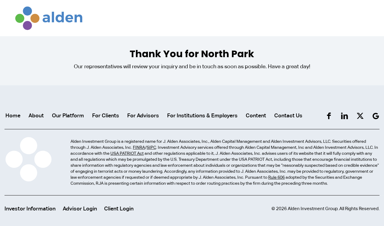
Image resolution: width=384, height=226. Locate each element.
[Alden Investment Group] (48, 18)
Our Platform (68, 115)
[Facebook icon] (329, 116)
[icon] (376, 116)
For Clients (105, 115)
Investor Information (30, 208)
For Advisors (143, 115)
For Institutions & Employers (202, 115)
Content (256, 115)
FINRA (139, 147)
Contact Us (288, 115)
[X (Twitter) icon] (360, 116)
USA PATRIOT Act (127, 153)
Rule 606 (276, 177)
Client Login (119, 208)
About (36, 115)
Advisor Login (80, 208)
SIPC (151, 147)
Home (12, 115)
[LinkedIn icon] (344, 116)
